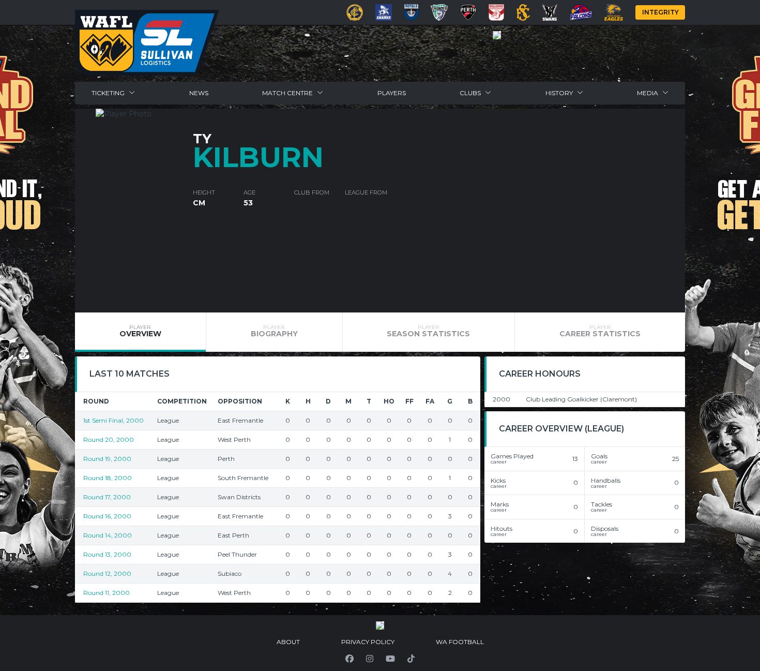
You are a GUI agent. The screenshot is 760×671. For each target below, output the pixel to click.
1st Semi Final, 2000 (113, 420)
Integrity (660, 12)
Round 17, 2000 (107, 497)
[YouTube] (390, 658)
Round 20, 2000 (108, 439)
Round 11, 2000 (106, 593)
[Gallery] (497, 35)
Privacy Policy (367, 642)
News (198, 93)
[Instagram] (369, 658)
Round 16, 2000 (107, 516)
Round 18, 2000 (107, 478)
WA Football (460, 642)
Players (391, 93)
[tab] (140, 332)
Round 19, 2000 (107, 459)
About (288, 642)
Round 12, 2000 (107, 573)
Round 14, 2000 (107, 535)
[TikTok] (411, 658)
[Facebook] (349, 658)
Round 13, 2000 (107, 554)
